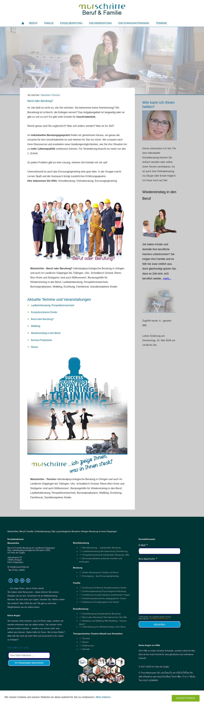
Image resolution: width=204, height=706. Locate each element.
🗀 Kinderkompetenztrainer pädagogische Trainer (103, 598)
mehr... (167, 278)
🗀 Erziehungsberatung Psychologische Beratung (103, 591)
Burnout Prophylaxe (41, 340)
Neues (34, 347)
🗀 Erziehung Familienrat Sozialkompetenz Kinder (103, 587)
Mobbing (35, 326)
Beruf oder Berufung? (42, 319)
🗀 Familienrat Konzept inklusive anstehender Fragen (105, 595)
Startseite (45, 95)
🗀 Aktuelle (85, 649)
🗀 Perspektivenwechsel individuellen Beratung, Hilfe (104, 555)
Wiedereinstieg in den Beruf (45, 333)
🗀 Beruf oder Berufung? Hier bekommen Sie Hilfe (103, 617)
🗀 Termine (85, 638)
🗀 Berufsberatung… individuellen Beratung (100, 547)
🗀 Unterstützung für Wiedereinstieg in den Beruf (103, 627)
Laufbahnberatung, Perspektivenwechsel (52, 305)
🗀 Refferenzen (87, 645)
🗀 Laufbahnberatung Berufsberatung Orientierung (104, 551)
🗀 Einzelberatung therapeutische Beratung (100, 613)
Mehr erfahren (103, 697)
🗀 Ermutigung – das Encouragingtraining (99, 576)
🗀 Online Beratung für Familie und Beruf (99, 572)
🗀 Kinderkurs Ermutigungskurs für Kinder (99, 602)
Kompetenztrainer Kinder (44, 312)
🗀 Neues (84, 642)
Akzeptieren (185, 698)
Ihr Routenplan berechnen (29, 662)
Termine (56, 95)
